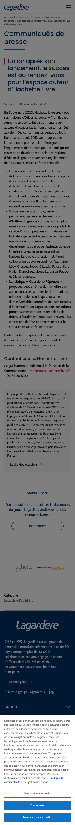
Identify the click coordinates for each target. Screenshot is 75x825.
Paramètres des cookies (37, 793)
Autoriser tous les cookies (37, 817)
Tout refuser (37, 805)
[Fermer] (68, 721)
